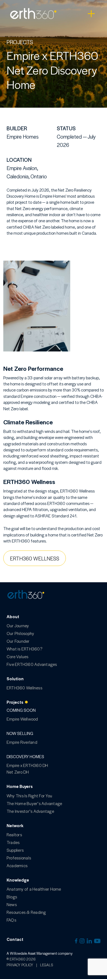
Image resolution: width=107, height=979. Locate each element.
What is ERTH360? (24, 649)
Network (15, 825)
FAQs (11, 920)
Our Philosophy (20, 633)
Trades (13, 842)
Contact (15, 939)
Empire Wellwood (22, 719)
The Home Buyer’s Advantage (34, 803)
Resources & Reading (26, 912)
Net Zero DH (18, 772)
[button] (53, 558)
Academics (17, 865)
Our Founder (18, 641)
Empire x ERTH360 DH (27, 765)
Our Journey (18, 625)
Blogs (12, 896)
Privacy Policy (20, 964)
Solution (15, 678)
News (12, 904)
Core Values (18, 656)
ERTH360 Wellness (24, 687)
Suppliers (15, 850)
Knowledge (18, 879)
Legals (46, 964)
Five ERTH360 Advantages (32, 664)
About (13, 616)
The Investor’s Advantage (30, 811)
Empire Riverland (22, 742)
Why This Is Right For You (29, 795)
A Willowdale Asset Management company (39, 953)
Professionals (19, 858)
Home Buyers (20, 786)
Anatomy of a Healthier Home (34, 889)
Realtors (14, 834)
